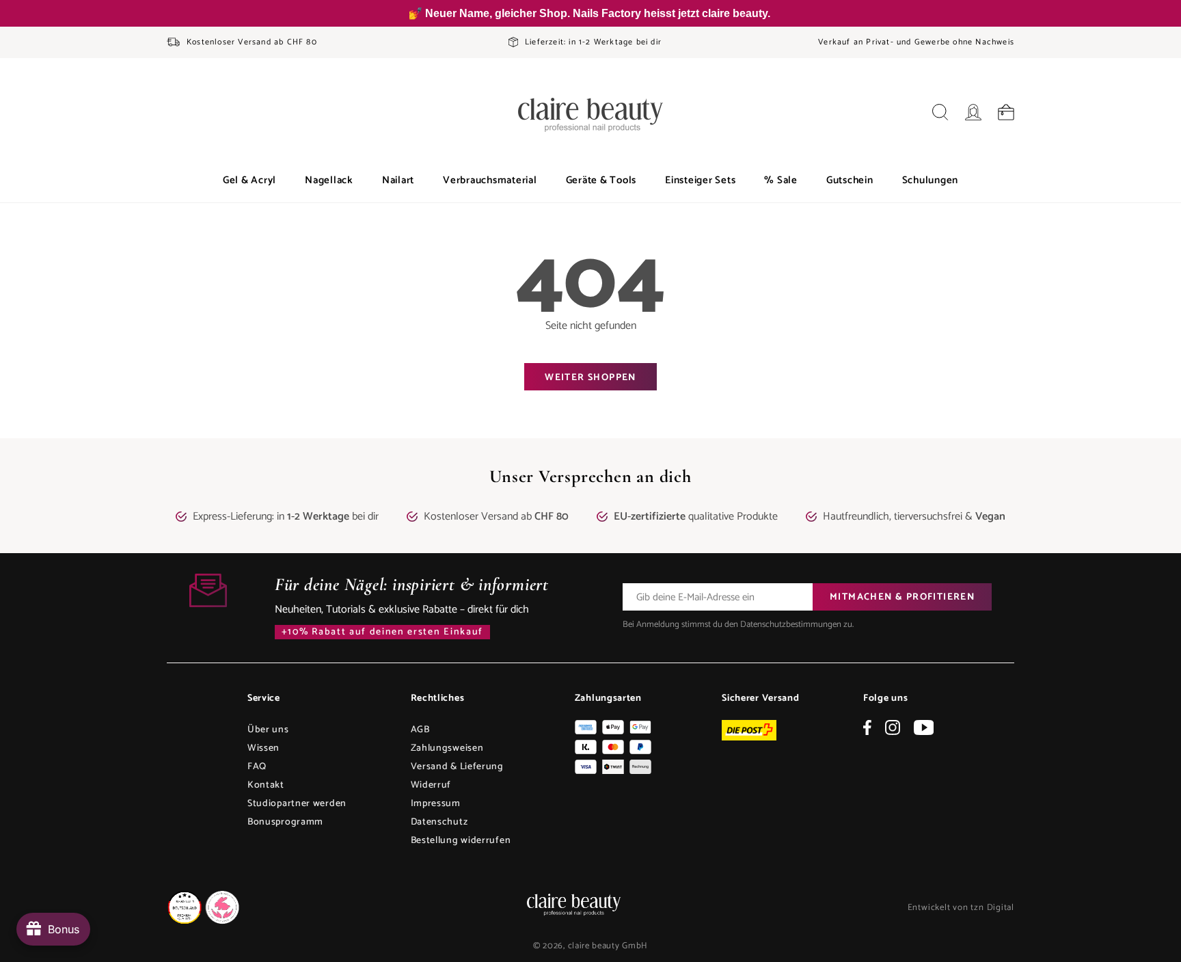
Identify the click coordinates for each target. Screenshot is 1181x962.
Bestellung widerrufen (461, 841)
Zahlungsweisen (447, 748)
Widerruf (431, 785)
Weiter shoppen (590, 378)
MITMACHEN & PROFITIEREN (902, 597)
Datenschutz (439, 822)
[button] (249, 180)
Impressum (436, 804)
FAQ (257, 767)
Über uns (268, 730)
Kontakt (265, 785)
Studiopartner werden (297, 804)
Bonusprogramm (285, 822)
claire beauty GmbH (608, 946)
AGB (420, 730)
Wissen (263, 748)
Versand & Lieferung (457, 767)
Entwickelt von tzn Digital (961, 907)
